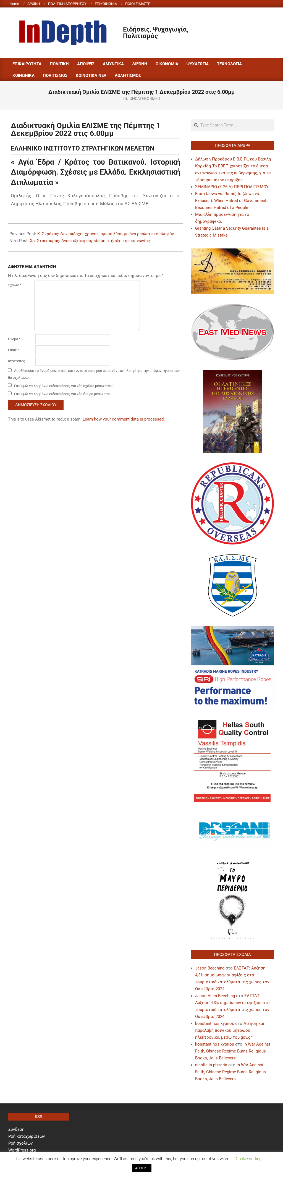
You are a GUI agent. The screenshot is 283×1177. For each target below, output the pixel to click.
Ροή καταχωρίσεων (26, 1136)
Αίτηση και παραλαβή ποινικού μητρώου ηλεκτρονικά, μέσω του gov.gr (229, 1030)
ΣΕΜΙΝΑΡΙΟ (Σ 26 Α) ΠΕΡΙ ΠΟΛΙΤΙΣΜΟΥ (232, 186)
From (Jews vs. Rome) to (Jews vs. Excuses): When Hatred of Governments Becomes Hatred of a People (232, 200)
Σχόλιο (15, 285)
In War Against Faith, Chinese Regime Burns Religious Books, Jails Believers (232, 1051)
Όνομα (14, 339)
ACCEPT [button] (141, 1168)
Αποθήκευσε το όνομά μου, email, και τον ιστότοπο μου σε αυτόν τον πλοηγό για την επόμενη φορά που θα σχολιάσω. (94, 374)
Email (13, 350)
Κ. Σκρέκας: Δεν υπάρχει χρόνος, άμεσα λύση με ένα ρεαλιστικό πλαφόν (105, 233)
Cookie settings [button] (250, 1158)
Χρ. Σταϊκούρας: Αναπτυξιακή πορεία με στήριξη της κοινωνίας (90, 240)
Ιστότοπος (16, 361)
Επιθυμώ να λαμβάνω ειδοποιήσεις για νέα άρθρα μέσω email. (63, 394)
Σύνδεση (16, 1129)
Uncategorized (145, 98)
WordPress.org (22, 1150)
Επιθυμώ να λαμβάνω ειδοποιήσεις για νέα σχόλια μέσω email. (64, 385)
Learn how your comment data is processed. (124, 419)
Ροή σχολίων (20, 1143)
